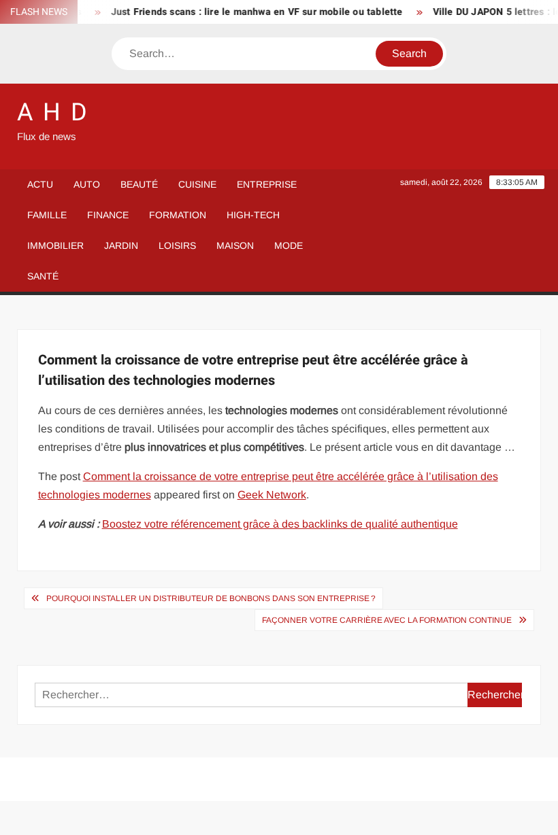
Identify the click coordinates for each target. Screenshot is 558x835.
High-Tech (253, 214)
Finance (108, 214)
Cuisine (197, 184)
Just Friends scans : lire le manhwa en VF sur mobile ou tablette (249, 12)
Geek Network (271, 494)
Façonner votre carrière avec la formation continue (387, 620)
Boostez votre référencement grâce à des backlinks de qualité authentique (280, 524)
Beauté (139, 184)
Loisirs (177, 245)
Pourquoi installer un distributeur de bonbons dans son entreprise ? (211, 598)
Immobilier (55, 245)
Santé (43, 276)
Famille (47, 214)
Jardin (121, 245)
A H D (53, 113)
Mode (288, 245)
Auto (86, 184)
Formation (177, 214)
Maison (235, 245)
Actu (40, 184)
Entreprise (267, 184)
